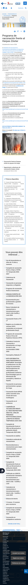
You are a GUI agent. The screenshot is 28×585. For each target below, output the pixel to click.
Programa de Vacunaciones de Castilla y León (14, 82)
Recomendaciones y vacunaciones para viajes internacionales (14, 447)
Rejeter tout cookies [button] (18, 558)
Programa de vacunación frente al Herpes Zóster (9, 17)
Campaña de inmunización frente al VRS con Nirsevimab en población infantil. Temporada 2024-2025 (13, 466)
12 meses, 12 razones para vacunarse (13, 503)
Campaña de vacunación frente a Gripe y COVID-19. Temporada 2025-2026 (14, 455)
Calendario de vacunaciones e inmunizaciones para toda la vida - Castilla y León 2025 (13, 491)
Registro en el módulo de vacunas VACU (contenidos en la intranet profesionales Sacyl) (14, 327)
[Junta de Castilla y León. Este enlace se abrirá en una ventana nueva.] (10, 3)
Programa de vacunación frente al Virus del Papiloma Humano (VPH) (14, 336)
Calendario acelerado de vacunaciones (14, 440)
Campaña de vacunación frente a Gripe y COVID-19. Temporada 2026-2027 (14, 271)
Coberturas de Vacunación (10, 278)
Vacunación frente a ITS (14, 320)
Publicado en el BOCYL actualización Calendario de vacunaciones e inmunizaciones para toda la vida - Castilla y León (14, 478)
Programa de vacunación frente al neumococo (14, 289)
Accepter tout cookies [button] (18, 553)
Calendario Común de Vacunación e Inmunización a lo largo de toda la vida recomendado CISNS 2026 (13, 346)
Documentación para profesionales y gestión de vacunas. (13, 301)
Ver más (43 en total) (14, 523)
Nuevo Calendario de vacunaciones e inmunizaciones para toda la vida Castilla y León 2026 (13, 311)
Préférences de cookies (18, 563)
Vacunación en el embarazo (11, 402)
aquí (8, 562)
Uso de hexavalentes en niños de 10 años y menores (13, 262)
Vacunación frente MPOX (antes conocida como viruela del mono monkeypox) (14, 394)
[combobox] (21, 8)
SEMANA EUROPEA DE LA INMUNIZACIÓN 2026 (14, 295)
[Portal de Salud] (17, 3)
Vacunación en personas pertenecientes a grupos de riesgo (14, 386)
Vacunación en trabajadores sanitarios (13, 518)
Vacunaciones (7, 15)
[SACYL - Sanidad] (3, 3)
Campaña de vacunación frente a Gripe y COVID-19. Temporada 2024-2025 (14, 511)
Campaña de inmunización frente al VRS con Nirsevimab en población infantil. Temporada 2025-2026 (13, 428)
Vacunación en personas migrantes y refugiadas (14, 284)
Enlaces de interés (12, 498)
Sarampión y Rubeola (14, 355)
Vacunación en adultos (13, 436)
